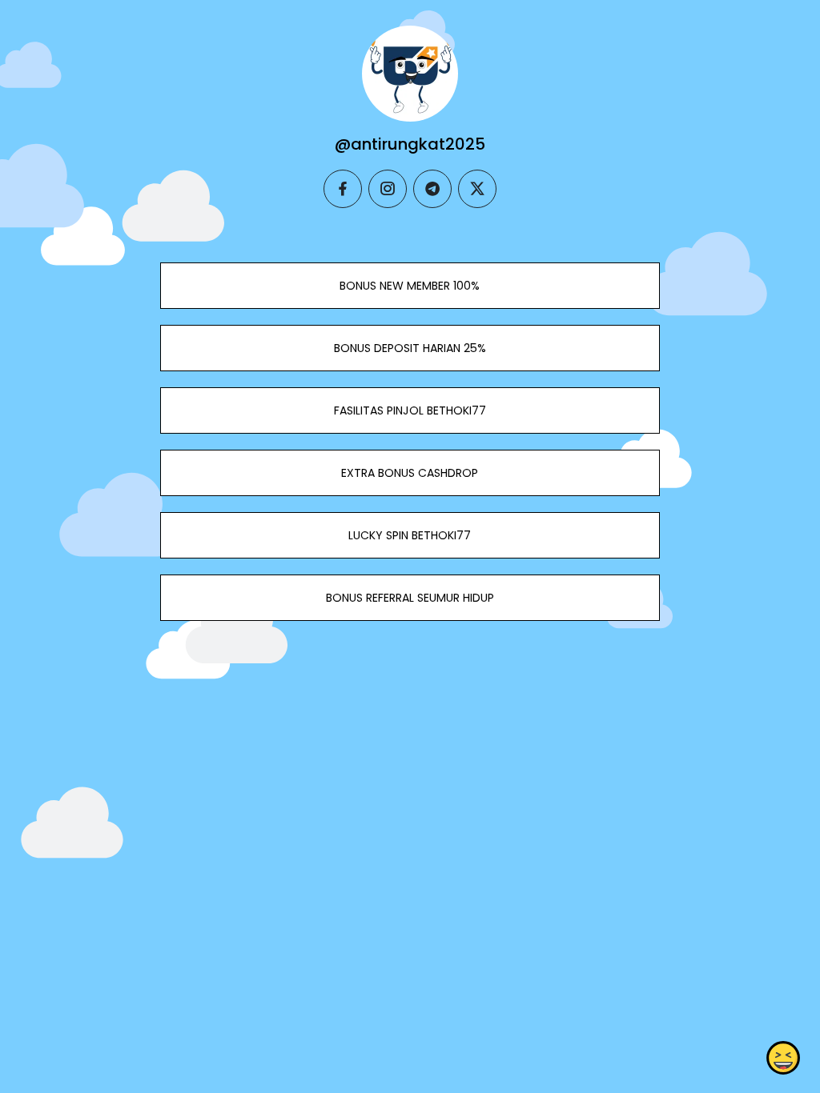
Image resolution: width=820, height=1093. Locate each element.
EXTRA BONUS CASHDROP (409, 473)
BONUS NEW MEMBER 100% (410, 286)
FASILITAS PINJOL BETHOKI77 (410, 410)
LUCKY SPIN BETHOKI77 (409, 535)
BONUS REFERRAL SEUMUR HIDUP (410, 598)
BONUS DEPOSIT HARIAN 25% (410, 348)
